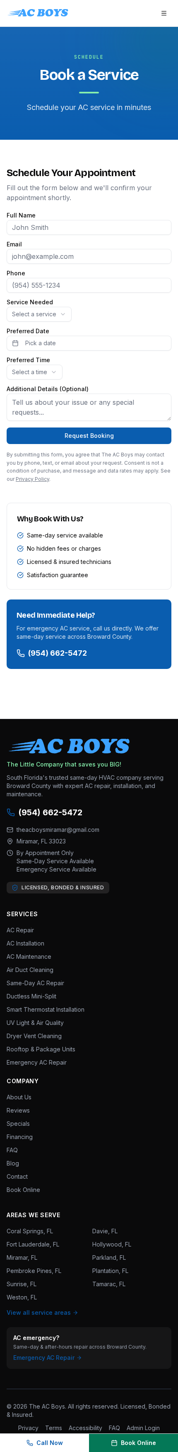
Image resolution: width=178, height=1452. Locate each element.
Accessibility (85, 1427)
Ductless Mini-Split (31, 996)
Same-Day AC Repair (35, 982)
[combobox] (39, 314)
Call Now (49, 1442)
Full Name (21, 215)
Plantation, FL (110, 1270)
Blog (13, 1163)
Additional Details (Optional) (48, 389)
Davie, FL (105, 1231)
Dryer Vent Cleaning (34, 1035)
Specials (18, 1123)
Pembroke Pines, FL (34, 1270)
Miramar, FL (22, 1257)
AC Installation (25, 943)
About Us (19, 1097)
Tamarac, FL (108, 1283)
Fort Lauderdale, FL (33, 1244)
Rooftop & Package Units (41, 1049)
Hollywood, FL (111, 1244)
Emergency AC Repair (37, 1062)
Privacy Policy (32, 479)
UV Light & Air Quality (35, 1022)
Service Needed (30, 302)
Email (14, 244)
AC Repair (20, 930)
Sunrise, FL (21, 1283)
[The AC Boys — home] (38, 13)
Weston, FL (22, 1297)
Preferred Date (28, 331)
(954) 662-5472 (57, 653)
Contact (17, 1176)
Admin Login (143, 1427)
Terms (53, 1427)
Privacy (28, 1427)
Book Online (23, 1189)
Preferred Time (28, 360)
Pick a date (40, 342)
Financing (20, 1136)
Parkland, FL (109, 1257)
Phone (16, 273)
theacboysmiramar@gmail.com (58, 829)
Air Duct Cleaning (30, 969)
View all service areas (39, 1312)
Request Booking (89, 435)
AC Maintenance (29, 956)
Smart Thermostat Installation (45, 1009)
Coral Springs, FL (30, 1231)
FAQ (12, 1149)
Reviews (18, 1110)
